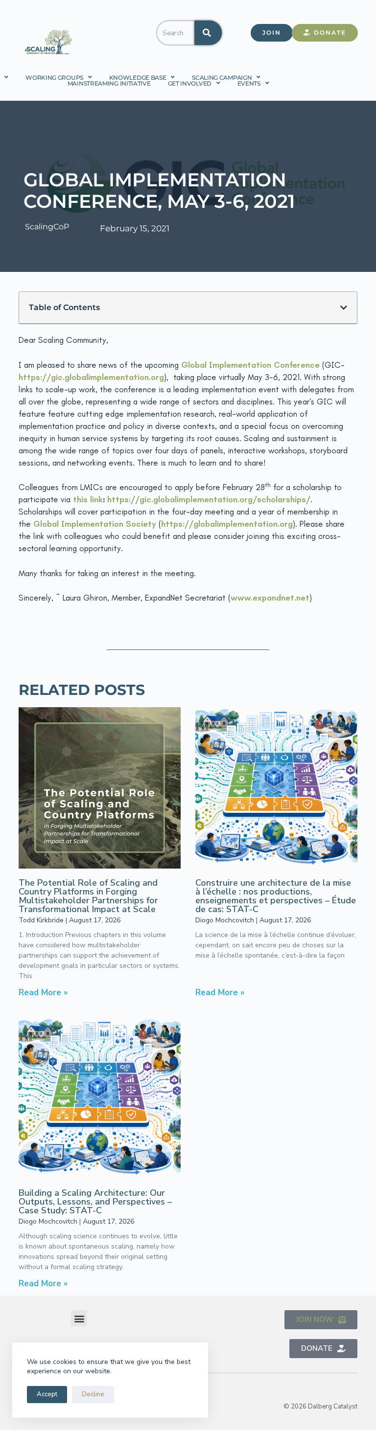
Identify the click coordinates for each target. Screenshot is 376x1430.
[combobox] (175, 33)
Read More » (43, 992)
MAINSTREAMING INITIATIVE (109, 83)
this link (88, 499)
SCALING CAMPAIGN (222, 77)
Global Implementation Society (94, 524)
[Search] (208, 33)
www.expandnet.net (270, 598)
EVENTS (248, 83)
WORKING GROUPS (54, 77)
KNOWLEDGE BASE (137, 77)
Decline (93, 1394)
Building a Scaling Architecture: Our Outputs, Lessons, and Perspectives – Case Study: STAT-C (95, 1201)
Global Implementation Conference (250, 365)
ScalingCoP (47, 226)
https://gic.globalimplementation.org (91, 377)
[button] (343, 308)
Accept (47, 1394)
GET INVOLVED (190, 83)
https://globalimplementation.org (227, 524)
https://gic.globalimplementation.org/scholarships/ (208, 499)
